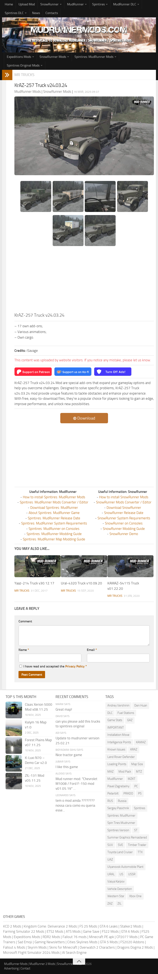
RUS (110, 801)
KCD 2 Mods (12, 926)
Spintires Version (118, 830)
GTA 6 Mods (130, 931)
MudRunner (115, 779)
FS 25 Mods (88, 926)
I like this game (67, 767)
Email (92, 650)
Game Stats (114, 720)
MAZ (110, 771)
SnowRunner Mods (53, 57)
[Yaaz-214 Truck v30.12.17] (37, 566)
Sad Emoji (25, 942)
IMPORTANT (115, 727)
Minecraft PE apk (101, 937)
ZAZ (110, 903)
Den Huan (140, 705)
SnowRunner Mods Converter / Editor (123, 502)
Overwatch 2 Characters (97, 947)
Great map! (64, 709)
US (121, 874)
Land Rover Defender (121, 757)
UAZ (110, 859)
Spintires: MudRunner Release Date (54, 518)
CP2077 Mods (127, 937)
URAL (111, 874)
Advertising (11, 968)
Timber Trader (137, 845)
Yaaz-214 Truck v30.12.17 (34, 583)
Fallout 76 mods (75, 937)
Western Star (115, 896)
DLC (110, 713)
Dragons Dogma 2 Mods (135, 947)
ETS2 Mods (55, 931)
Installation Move (118, 735)
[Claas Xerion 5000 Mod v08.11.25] (14, 710)
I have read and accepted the (55, 666)
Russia (122, 801)
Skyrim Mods (37, 947)
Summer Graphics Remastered (127, 837)
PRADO (128, 793)
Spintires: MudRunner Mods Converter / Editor (54, 502)
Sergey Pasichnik (118, 808)
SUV (110, 845)
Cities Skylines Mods (82, 942)
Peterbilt (112, 793)
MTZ (139, 771)
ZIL (119, 903)
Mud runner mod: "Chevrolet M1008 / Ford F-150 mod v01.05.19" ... (76, 784)
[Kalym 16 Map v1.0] (14, 727)
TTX (140, 852)
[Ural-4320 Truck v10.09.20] (84, 566)
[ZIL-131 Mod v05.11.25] (14, 781)
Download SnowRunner (124, 507)
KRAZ (133, 749)
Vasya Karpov (115, 881)
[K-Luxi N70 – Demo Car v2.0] (14, 763)
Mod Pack (124, 771)
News (36, 13)
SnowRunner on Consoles (124, 523)
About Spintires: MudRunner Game (54, 513)
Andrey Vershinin (118, 705)
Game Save (91, 931)
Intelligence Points (119, 742)
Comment (25, 621)
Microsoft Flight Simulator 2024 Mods (31, 952)
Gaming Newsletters (50, 942)
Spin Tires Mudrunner (121, 823)
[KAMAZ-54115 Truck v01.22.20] (130, 566)
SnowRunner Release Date (123, 513)
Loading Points (116, 764)
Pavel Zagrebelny (118, 786)
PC (136, 786)
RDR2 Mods (51, 937)
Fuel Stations (125, 713)
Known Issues (116, 749)
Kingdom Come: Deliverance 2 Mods (50, 926)
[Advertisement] (84, 281)
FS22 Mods (110, 931)
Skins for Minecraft (63, 947)
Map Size (137, 764)
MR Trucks (24, 74)
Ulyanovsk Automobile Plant (125, 867)
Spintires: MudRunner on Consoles (54, 529)
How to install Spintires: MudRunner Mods (54, 497)
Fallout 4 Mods (14, 947)
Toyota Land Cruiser (120, 852)
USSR (131, 874)
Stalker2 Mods (131, 926)
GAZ (129, 720)
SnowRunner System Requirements (124, 518)
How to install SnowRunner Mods (123, 497)
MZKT (131, 779)
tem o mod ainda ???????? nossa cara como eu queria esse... (75, 805)
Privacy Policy (75, 666)
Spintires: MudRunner (121, 815)
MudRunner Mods (16, 964)
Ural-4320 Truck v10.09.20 (81, 583)
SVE (120, 845)
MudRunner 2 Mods (42, 964)
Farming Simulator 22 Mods (23, 931)
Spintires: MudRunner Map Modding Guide (54, 539)
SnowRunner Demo (123, 534)
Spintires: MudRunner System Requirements (54, 523)
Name (24, 650)
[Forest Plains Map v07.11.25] (14, 745)
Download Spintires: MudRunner (54, 507)
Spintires (139, 808)
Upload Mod (27, 4)
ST (135, 830)
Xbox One (135, 896)
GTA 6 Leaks (109, 926)
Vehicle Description (119, 889)
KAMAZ (141, 742)
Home (9, 4)
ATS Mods (73, 931)
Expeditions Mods (27, 937)
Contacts (51, 13)
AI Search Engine (74, 952)
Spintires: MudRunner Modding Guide (54, 534)
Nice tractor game (69, 755)
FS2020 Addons (132, 942)
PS (140, 793)
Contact (25, 968)
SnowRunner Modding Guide (124, 529)
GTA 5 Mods (109, 942)
